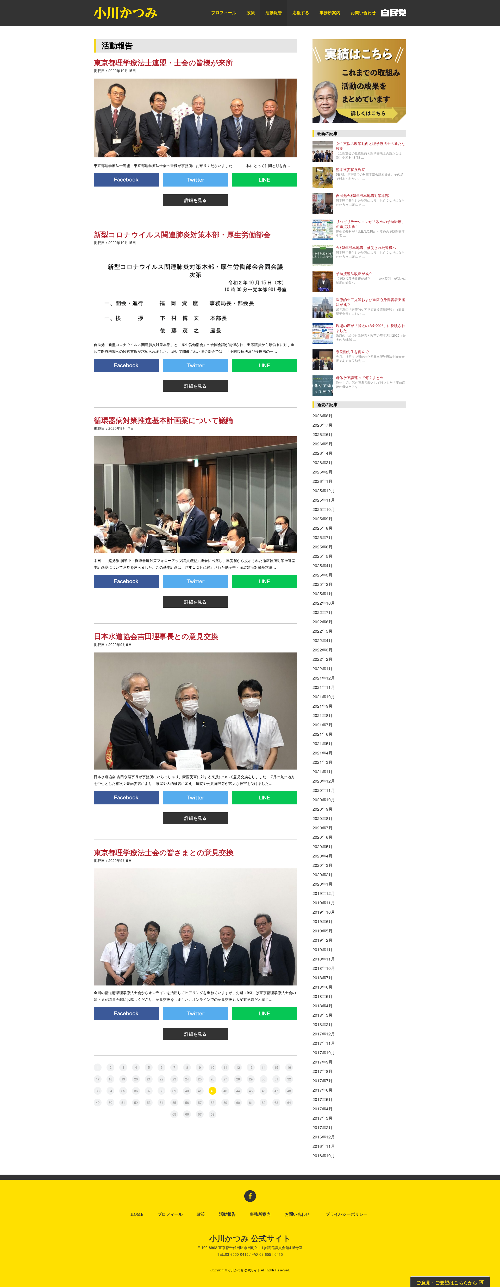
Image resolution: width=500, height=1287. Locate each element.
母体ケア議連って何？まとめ (359, 378)
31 (276, 1079)
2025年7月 (322, 537)
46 (263, 1090)
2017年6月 (322, 1090)
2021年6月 (322, 734)
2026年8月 (322, 416)
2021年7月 (322, 725)
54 (161, 1102)
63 (276, 1102)
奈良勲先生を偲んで (352, 352)
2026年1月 (322, 481)
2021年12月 (323, 678)
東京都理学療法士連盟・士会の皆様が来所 (163, 63)
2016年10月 (323, 1155)
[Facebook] (126, 180)
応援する (300, 12)
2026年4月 (322, 453)
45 (251, 1090)
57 (200, 1102)
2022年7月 (322, 612)
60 (238, 1102)
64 (289, 1102)
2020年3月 (322, 865)
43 (225, 1090)
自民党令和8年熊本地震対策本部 (362, 196)
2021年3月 (322, 762)
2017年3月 (322, 1118)
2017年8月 (322, 1071)
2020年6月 (322, 837)
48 (289, 1090)
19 (123, 1079)
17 (97, 1079)
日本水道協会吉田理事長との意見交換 (156, 636)
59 (225, 1102)
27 (225, 1079)
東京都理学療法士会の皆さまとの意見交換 (164, 853)
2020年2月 (322, 875)
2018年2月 (322, 1024)
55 (174, 1102)
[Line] (264, 180)
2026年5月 (322, 444)
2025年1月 (322, 594)
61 (251, 1102)
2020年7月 (322, 828)
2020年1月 (322, 884)
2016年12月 (323, 1137)
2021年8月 (322, 715)
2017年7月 (322, 1081)
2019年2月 (322, 940)
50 (110, 1102)
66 (187, 1114)
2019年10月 (323, 912)
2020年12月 (323, 781)
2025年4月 (322, 565)
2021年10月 (323, 697)
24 (187, 1079)
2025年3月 (322, 575)
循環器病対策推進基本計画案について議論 (163, 421)
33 (97, 1090)
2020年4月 (322, 856)
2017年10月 (323, 1052)
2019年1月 (322, 949)
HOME (136, 1214)
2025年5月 (322, 556)
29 (251, 1079)
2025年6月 (322, 547)
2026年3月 (322, 462)
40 (187, 1090)
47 (276, 1090)
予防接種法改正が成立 (354, 274)
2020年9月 (322, 809)
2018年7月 (322, 978)
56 (187, 1102)
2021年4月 (322, 753)
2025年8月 (322, 528)
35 (123, 1090)
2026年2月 (322, 472)
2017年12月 (323, 1034)
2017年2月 (322, 1127)
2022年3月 (322, 650)
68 (212, 1114)
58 (212, 1102)
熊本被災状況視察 (350, 170)
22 (161, 1079)
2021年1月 (322, 771)
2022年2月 (322, 659)
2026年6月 (322, 434)
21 (149, 1079)
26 (212, 1079)
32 (289, 1079)
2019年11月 (323, 903)
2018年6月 (322, 987)
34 (110, 1090)
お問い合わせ (363, 12)
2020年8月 (322, 818)
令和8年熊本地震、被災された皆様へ (366, 248)
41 (200, 1090)
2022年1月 (322, 668)
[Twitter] (195, 180)
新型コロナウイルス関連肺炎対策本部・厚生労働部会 (182, 235)
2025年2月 (322, 584)
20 (136, 1079)
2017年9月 (322, 1062)
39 (174, 1090)
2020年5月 (322, 846)
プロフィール (223, 12)
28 (238, 1079)
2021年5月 (322, 743)
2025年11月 (323, 500)
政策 (251, 12)
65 (174, 1114)
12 (238, 1067)
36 (136, 1090)
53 (149, 1102)
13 (251, 1067)
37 (149, 1090)
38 (161, 1090)
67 (200, 1114)
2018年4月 (322, 1006)
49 (97, 1102)
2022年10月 (323, 603)
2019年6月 (322, 921)
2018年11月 (323, 959)
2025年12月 (323, 491)
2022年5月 (322, 631)
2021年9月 (322, 706)
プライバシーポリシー (348, 1214)
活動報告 (273, 12)
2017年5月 (322, 1099)
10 (212, 1067)
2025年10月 (323, 509)
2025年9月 (322, 519)
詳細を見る (195, 200)
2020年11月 (323, 790)
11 (225, 1067)
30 (263, 1079)
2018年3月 (322, 1015)
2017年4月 (322, 1109)
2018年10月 (323, 968)
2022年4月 (322, 640)
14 (263, 1067)
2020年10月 (323, 800)
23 (174, 1079)
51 (123, 1102)
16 (289, 1067)
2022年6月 (322, 622)
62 (263, 1102)
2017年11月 (323, 1043)
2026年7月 (322, 425)
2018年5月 (322, 996)
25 (200, 1079)
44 (238, 1090)
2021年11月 (323, 687)
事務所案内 (330, 12)
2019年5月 (322, 931)
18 (110, 1079)
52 (136, 1102)
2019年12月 (323, 893)
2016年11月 (323, 1146)
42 (212, 1090)
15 (276, 1067)
